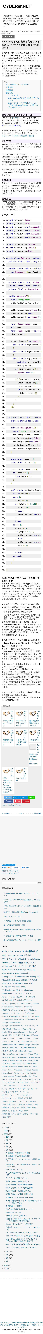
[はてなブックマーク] (20, 797)
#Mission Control (8, 1048)
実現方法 (9, 93)
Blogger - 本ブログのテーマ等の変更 (19, 1224)
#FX (38, 977)
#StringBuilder (34, 1057)
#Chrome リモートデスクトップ (14, 1013)
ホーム (21, 813)
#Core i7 (5, 1016)
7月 (7, 1143)
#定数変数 (5, 1108)
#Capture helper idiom (19, 1010)
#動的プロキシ (23, 1101)
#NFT (17, 1048)
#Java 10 (5, 1038)
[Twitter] (8, 797)
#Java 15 (21, 1038)
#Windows (13, 1067)
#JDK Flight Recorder (19, 983)
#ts (30, 1076)
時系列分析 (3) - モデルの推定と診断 (19, 1188)
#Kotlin (4, 1041)
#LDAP (10, 1041)
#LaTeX (17, 1041)
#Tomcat (23, 1060)
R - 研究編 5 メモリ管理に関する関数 (17, 921)
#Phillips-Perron (8, 990)
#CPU (4, 970)
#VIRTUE (31, 970)
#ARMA (10, 973)
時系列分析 (25, 31)
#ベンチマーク (15, 1092)
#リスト (29, 1095)
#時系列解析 (31, 951)
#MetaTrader (34, 959)
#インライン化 (34, 1079)
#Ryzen (37, 1054)
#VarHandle (6, 1063)
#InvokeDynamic (19, 1032)
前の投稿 (37, 813)
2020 (6, 1134)
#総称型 (25, 1114)
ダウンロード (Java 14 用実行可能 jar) (18, 136)
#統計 (4, 955)
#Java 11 (13, 1038)
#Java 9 (36, 1038)
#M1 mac (33, 1041)
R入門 (19, 31)
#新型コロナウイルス (10, 1111)
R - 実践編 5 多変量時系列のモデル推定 (18, 936)
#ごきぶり (10, 1079)
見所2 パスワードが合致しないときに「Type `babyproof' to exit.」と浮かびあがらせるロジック (23, 105)
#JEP (31, 983)
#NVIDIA (5, 1051)
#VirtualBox (16, 1063)
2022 (6, 1128)
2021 (6, 1131)
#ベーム (26, 1092)
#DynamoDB (26, 1016)
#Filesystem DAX (32, 1019)
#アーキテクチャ (21, 1079)
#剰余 (14, 1101)
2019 (6, 1265)
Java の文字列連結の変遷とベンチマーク (21, 1247)
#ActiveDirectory (8, 1007)
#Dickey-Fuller (8, 977)
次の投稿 (5, 813)
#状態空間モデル (24, 1000)
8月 (7, 1140)
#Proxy (30, 1054)
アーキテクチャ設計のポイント (17, 1178)
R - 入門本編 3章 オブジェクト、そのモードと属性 (22, 940)
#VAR (36, 1060)
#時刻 (21, 1111)
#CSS (33, 963)
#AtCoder (25, 973)
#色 (31, 1114)
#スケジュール (26, 1086)
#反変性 (33, 1101)
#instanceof (18, 1070)
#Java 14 (19, 951)
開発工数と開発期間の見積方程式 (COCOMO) (21, 912)
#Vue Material (32, 1063)
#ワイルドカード (8, 1098)
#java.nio (35, 1070)
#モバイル (21, 1095)
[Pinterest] (26, 801)
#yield (35, 1076)
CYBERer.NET (17, 6)
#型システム (11, 1104)
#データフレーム (9, 963)
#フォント (6, 997)
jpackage (15, 118)
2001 (6, 1268)
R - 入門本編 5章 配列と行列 (14, 925)
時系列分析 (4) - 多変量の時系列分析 (19, 1184)
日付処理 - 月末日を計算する (16, 1216)
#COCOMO (6, 1010)
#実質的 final (15, 1108)
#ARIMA (36, 1004)
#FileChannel (19, 1019)
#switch (25, 1076)
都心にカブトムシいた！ (13, 916)
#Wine (20, 1067)
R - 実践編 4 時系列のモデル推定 (18, 1153)
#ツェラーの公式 (8, 1089)
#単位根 (5, 1000)
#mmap (16, 1073)
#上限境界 (19, 1098)
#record (11, 1076)
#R (11, 951)
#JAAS (4, 1035)
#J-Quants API (32, 1032)
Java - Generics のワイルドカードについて (22, 1232)
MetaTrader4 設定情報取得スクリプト (20, 1209)
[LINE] (31, 797)
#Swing (18, 805)
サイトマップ (5, 1322)
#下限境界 (28, 1098)
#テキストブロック (22, 1089)
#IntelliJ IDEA (7, 1032)
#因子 (4, 1104)
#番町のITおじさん (9, 1114)
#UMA (30, 1060)
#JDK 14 (5, 983)
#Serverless (6, 1057)
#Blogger (12, 955)
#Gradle (24, 1029)
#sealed (18, 1076)
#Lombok (16, 987)
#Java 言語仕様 (24, 955)
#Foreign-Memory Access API (12, 1026)
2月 (7, 1258)
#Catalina (32, 1010)
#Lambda (25, 1041)
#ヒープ (34, 1089)
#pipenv (33, 1073)
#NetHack (28, 1051)
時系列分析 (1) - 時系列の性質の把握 (19, 1194)
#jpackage (11, 805)
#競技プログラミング (11, 1004)
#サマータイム (14, 1086)
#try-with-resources (10, 993)
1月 (7, 1261)
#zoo (3, 1079)
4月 (7, 1251)
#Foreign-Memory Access (11, 1023)
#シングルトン (25, 993)
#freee (10, 1070)
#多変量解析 (27, 1104)
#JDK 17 (11, 1035)
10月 (8, 1137)
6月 (7, 1147)
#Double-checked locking (25, 977)
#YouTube (28, 1067)
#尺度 (23, 1108)
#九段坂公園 (6, 1101)
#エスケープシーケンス (10, 1082)
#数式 (34, 1108)
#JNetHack (26, 1035)
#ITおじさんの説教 (29, 980)
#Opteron (23, 1054)
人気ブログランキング (10, 871)
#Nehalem (19, 1051)
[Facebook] (8, 801)
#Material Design (24, 1045)
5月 (7, 1150)
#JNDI (18, 1035)
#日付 (20, 963)
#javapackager (7, 1073)
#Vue (23, 1063)
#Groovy (32, 1029)
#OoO (23, 987)
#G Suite (28, 1026)
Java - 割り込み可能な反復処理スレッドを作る (23, 1244)
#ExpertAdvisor (7, 1019)
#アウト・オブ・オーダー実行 (22, 966)
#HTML (5, 966)
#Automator (28, 1007)
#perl (22, 1073)
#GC (3, 1029)
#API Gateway (26, 1004)
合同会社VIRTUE (5, 33)
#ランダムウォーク (19, 997)
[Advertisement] (21, 839)
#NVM (11, 1051)
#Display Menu (14, 1016)
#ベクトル (5, 1092)
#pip (27, 1073)
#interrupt (27, 1070)
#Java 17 (29, 1038)
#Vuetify (5, 1067)
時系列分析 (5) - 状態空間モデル (17, 1181)
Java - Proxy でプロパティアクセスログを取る (23, 1236)
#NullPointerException (10, 1054)
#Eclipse (35, 1016)
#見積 (4, 1117)
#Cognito (30, 1013)
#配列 (9, 1117)
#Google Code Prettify (11, 980)
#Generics (16, 1029)
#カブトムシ (35, 1082)
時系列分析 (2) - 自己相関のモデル (18, 1191)
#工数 (29, 1108)
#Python (19, 990)
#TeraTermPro (13, 1060)
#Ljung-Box (6, 987)
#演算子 (12, 1000)
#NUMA (24, 1048)
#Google (11, 970)
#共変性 (32, 997)
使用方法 (9, 87)
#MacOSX (22, 959)
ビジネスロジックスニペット (9, 31)
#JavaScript (21, 970)
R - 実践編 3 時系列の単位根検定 (18, 1156)
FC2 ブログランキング (10, 873)
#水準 (26, 1111)
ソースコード (13, 95)
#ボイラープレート (9, 1095)
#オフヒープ (25, 1082)
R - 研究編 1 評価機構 (14, 1206)
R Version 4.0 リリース (14, 1212)
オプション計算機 (35, 31)
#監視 (19, 1114)
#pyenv (4, 1076)
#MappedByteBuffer (9, 1045)
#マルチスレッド (9, 959)
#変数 (20, 1104)
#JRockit (34, 1035)
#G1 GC (35, 1026)
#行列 (36, 1114)
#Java (4, 805)
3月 (7, 1255)
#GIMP (8, 1029)
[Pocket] (17, 801)
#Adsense (19, 1007)
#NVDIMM (32, 1048)
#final (4, 973)
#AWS (17, 973)
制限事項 (9, 90)
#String (14, 1057)
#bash (35, 1067)
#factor (4, 1070)
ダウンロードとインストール (17, 84)
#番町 (26, 963)
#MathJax (35, 1045)
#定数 (36, 1104)
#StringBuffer (23, 1057)
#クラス (5, 1086)
